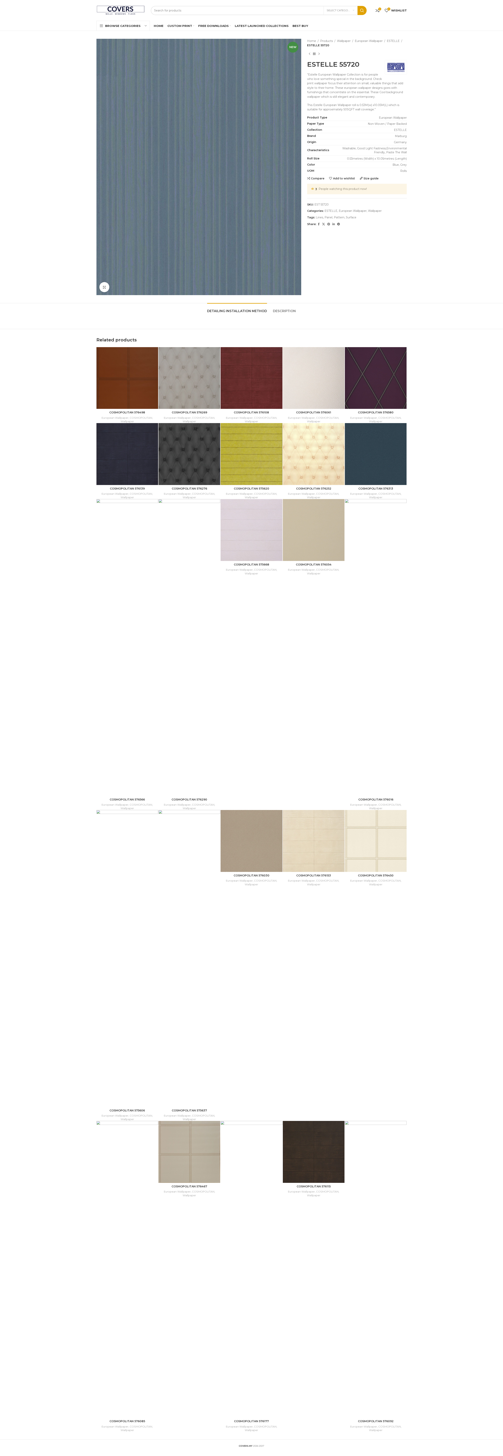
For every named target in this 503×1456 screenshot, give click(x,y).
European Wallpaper (369, 41)
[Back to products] (314, 54)
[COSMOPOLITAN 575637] (189, 958)
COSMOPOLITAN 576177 (251, 1421)
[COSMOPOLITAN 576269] (189, 378)
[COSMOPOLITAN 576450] (376, 841)
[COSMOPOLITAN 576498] (127, 378)
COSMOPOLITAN (141, 417)
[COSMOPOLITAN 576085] (127, 1269)
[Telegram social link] (338, 224)
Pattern (339, 217)
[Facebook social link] (318, 224)
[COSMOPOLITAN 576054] (313, 530)
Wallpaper (344, 41)
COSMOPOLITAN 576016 (375, 799)
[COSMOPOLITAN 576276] (189, 454)
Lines (319, 217)
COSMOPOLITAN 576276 (189, 488)
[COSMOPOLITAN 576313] (376, 454)
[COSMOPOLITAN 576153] (313, 841)
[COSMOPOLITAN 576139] (127, 454)
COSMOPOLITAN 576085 (127, 1421)
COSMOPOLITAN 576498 (127, 412)
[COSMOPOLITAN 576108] (251, 378)
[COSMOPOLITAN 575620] (251, 454)
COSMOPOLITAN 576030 (251, 875)
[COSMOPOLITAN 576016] (376, 647)
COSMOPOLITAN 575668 (251, 564)
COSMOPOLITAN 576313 (375, 488)
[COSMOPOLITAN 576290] (189, 647)
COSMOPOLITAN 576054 (313, 564)
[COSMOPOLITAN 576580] (376, 378)
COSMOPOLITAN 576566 (127, 799)
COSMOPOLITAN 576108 (251, 412)
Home (311, 41)
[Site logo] (120, 10)
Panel (328, 217)
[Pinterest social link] (328, 224)
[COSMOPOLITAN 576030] (251, 841)
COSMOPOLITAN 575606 (127, 1110)
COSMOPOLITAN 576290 (189, 799)
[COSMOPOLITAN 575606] (127, 958)
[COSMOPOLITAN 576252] (313, 454)
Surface (351, 217)
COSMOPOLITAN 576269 (189, 412)
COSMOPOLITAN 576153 (313, 875)
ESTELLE (393, 41)
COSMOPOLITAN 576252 (313, 488)
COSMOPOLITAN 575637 (189, 1110)
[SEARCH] (362, 10)
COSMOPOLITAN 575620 (251, 488)
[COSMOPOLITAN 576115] (313, 1152)
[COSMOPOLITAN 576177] (251, 1269)
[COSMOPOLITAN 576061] (313, 378)
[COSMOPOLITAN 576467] (189, 1152)
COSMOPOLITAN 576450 (376, 875)
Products (326, 41)
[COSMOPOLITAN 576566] (127, 647)
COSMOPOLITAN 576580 (376, 412)
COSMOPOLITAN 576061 (313, 412)
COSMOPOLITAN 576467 (189, 1186)
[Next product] (319, 54)
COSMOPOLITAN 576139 (127, 488)
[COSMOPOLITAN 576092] (376, 1269)
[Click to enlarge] (104, 287)
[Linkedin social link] (333, 224)
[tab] (237, 309)
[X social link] (323, 224)
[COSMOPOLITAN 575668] (251, 530)
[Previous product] (309, 54)
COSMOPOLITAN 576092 (376, 1421)
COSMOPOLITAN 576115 (314, 1186)
